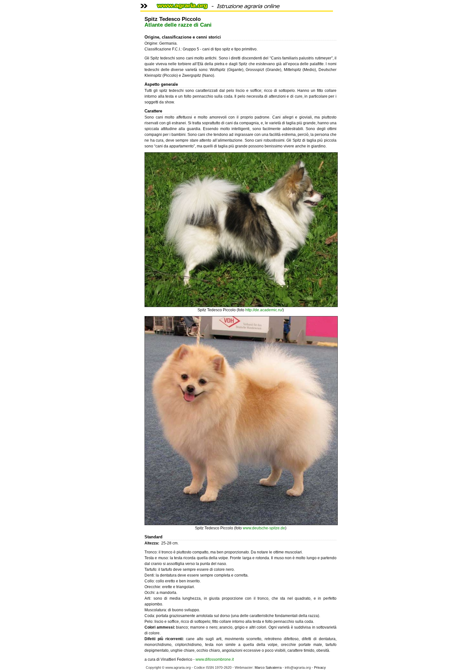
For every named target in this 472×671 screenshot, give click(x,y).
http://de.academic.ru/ (264, 310)
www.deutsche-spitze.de (264, 528)
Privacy (320, 667)
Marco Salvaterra (268, 667)
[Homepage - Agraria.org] (217, 9)
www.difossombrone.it (215, 659)
